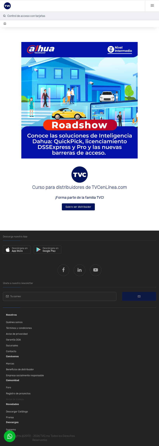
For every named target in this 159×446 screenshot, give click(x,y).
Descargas (12, 422)
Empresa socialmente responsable (25, 375)
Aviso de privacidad (17, 334)
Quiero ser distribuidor (78, 207)
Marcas (10, 363)
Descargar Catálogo (17, 411)
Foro (8, 387)
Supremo (11, 429)
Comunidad (12, 380)
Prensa (10, 417)
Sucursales (12, 345)
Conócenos (12, 356)
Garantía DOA (13, 339)
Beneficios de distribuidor (20, 369)
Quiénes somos (14, 322)
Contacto (11, 351)
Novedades (12, 404)
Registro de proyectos (18, 393)
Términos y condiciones (19, 328)
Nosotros (11, 315)
